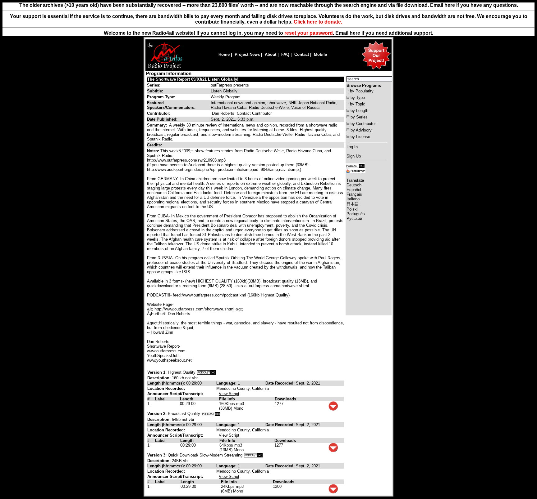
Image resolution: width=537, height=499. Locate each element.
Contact (301, 54)
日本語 (353, 204)
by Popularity (362, 91)
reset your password (308, 33)
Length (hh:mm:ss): (166, 383)
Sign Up (354, 156)
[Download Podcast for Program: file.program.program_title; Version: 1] (206, 372)
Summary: (157, 125)
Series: (153, 85)
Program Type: (161, 97)
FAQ (285, 54)
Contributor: (158, 113)
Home (224, 54)
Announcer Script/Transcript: (175, 393)
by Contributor (363, 123)
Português (356, 214)
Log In (352, 147)
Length (186, 399)
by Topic (357, 104)
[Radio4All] (164, 69)
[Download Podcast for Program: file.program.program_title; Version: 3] (253, 455)
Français (354, 194)
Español (354, 189)
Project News (247, 54)
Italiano (353, 199)
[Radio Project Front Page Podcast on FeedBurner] (355, 170)
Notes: (153, 151)
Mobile (320, 54)
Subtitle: (155, 91)
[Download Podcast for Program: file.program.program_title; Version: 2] (211, 413)
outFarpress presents (230, 85)
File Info (227, 399)
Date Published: (162, 119)
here (355, 33)
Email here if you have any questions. (474, 5)
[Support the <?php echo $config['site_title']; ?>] (376, 69)
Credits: (155, 145)
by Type (358, 97)
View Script (229, 393)
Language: (227, 383)
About (270, 54)
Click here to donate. (318, 22)
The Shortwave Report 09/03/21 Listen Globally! (192, 79)
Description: (159, 378)
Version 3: (157, 455)
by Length (359, 110)
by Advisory (361, 130)
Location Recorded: (166, 388)
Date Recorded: (280, 383)
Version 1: (157, 372)
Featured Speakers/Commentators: (171, 105)
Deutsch (354, 185)
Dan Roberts (223, 113)
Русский (354, 218)
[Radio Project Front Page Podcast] (355, 165)
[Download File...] (333, 409)
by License (360, 136)
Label (160, 399)
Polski (352, 209)
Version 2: (157, 413)
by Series (359, 117)
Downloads (285, 399)
